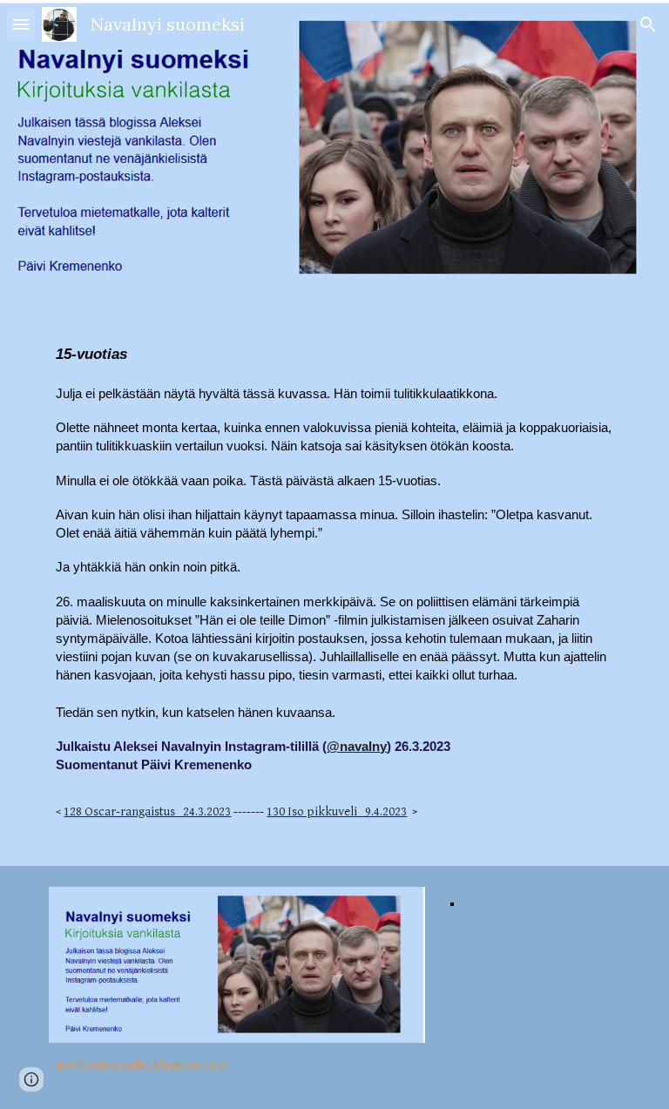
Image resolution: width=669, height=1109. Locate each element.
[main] (334, 581)
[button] (21, 24)
